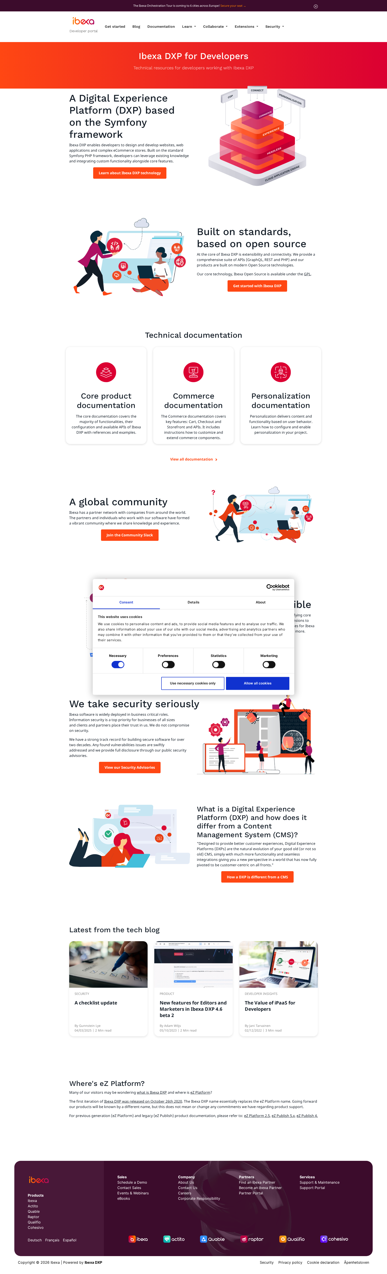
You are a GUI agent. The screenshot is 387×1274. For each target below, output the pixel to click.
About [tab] (261, 602)
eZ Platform (200, 1092)
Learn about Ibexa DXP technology (130, 172)
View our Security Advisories (130, 767)
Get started (115, 26)
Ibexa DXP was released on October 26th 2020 (143, 1101)
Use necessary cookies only (193, 683)
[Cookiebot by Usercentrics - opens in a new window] (269, 587)
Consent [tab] (126, 602)
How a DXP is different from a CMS (257, 877)
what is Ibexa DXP (152, 1092)
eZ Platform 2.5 (257, 1115)
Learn (187, 26)
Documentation (161, 26)
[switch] (168, 664)
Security (273, 26)
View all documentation (191, 459)
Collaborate (214, 26)
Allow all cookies (257, 683)
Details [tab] (193, 602)
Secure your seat (231, 6)
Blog (136, 26)
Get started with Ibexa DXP (257, 285)
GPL (307, 274)
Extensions (245, 26)
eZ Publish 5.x (283, 1115)
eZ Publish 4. (307, 1115)
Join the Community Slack (130, 535)
